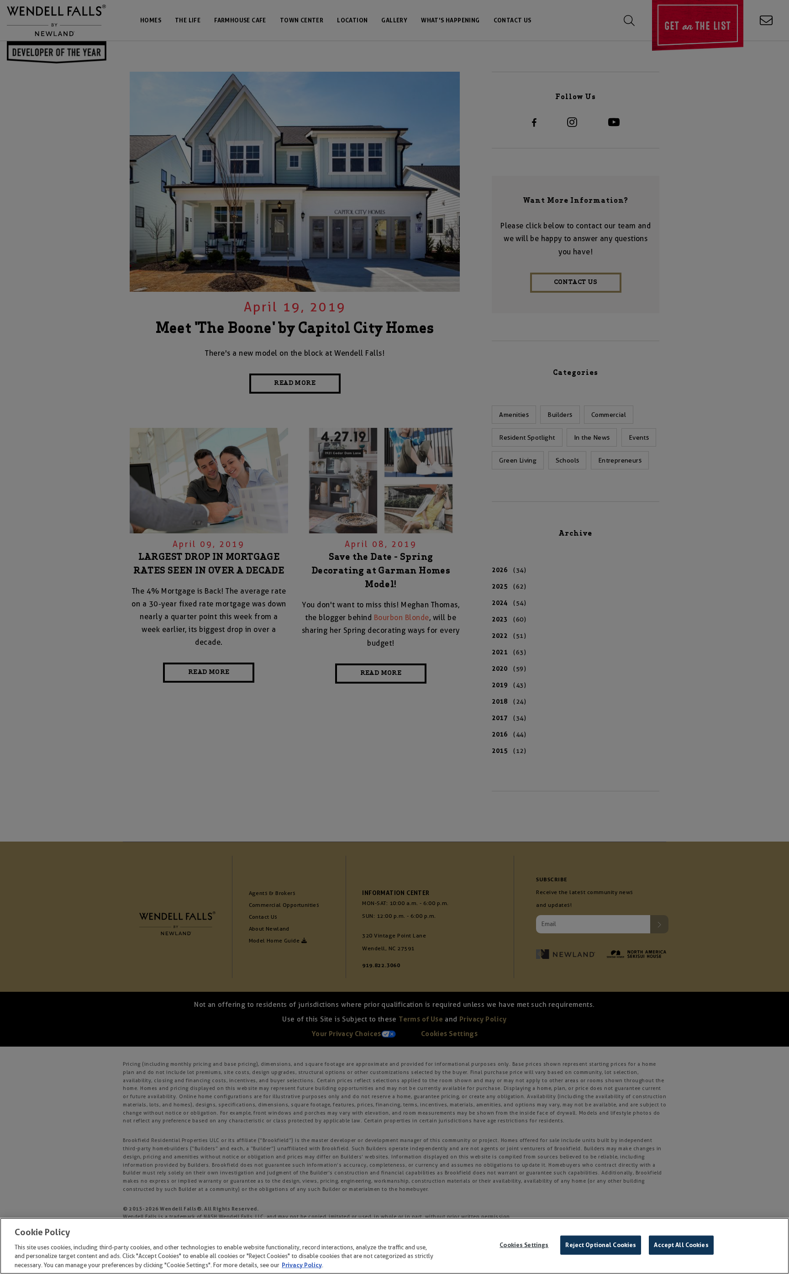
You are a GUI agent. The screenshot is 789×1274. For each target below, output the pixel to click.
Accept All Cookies (681, 1245)
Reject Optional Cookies (600, 1245)
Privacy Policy (302, 1264)
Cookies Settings (524, 1245)
